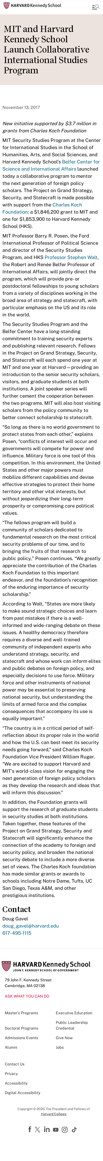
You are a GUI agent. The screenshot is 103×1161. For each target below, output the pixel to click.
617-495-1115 (16, 933)
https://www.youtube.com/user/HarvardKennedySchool (56, 1129)
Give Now (64, 1038)
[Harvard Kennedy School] (32, 5)
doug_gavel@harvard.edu (30, 926)
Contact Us (14, 1064)
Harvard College (53, 1114)
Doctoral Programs (21, 1028)
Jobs (60, 1047)
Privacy (11, 1073)
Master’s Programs (21, 1013)
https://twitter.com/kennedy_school (38, 1130)
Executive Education (74, 1013)
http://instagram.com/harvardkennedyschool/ (65, 1130)
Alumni (11, 1047)
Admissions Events (21, 1038)
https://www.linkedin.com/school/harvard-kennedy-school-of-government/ (47, 1129)
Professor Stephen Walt (71, 257)
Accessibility (16, 1083)
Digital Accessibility (22, 1093)
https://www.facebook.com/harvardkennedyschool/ (30, 1129)
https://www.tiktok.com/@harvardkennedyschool (74, 1129)
